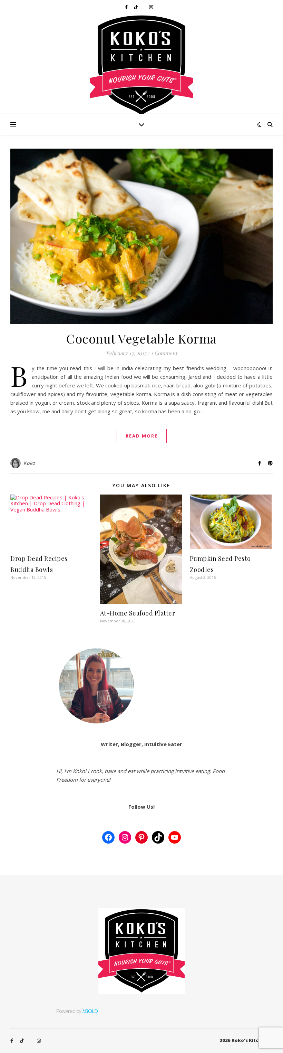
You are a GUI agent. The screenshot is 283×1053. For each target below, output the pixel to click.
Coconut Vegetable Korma (141, 338)
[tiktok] (136, 7)
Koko (29, 463)
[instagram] (151, 7)
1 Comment (164, 353)
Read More (142, 436)
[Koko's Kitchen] (141, 64)
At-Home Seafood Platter (137, 613)
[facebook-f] (127, 7)
